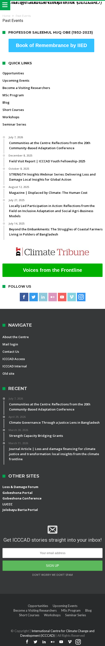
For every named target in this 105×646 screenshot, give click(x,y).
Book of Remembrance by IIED (51, 45)
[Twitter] (33, 297)
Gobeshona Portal (17, 492)
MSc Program (13, 95)
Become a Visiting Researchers (26, 88)
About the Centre (15, 337)
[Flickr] (52, 297)
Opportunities (13, 73)
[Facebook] (24, 297)
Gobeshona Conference (22, 498)
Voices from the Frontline (52, 270)
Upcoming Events (15, 80)
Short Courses (13, 110)
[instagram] (81, 297)
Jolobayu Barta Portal (20, 510)
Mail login (10, 344)
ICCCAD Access (13, 359)
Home (6, 16)
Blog (6, 102)
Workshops (10, 117)
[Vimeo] (71, 297)
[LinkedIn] (43, 297)
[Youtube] (62, 297)
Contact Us (10, 351)
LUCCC (7, 504)
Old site (8, 373)
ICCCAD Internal (14, 366)
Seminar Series (14, 124)
